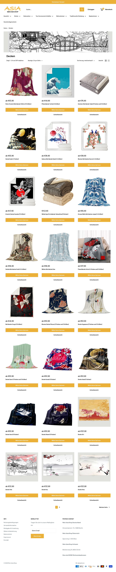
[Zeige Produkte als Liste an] (109, 60)
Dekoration (27, 16)
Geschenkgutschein (10, 22)
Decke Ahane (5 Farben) (49, 434)
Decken (11, 28)
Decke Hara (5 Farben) (12, 434)
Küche (16, 16)
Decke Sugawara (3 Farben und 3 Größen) (90, 324)
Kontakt (6, 540)
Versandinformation (10, 525)
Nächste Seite (103, 507)
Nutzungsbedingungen (11, 522)
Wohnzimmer (60, 16)
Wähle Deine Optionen (21, 110)
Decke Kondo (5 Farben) (49, 379)
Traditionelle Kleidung (77, 16)
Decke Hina (81, 489)
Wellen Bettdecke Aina (48, 269)
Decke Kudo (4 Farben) (12, 159)
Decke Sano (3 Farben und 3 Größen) (16, 379)
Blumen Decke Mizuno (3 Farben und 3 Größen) (55, 324)
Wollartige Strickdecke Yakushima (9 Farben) (55, 214)
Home (5, 28)
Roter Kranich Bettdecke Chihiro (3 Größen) (18, 104)
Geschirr (6, 16)
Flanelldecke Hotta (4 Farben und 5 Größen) (91, 269)
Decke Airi (81, 434)
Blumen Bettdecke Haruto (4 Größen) (89, 159)
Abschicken (37, 536)
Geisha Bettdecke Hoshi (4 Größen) (16, 269)
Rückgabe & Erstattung (11, 528)
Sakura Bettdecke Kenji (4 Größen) (52, 159)
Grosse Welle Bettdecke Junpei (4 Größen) (90, 214)
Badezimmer (93, 16)
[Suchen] (82, 9)
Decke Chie (9, 489)
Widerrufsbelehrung (10, 531)
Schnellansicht (21, 114)
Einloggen (91, 9)
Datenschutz (8, 534)
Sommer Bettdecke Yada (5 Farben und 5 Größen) (92, 104)
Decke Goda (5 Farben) (84, 379)
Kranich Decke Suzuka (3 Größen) (15, 214)
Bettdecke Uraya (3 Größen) (14, 324)
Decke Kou (45, 489)
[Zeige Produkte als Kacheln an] (106, 60)
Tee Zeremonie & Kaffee (43, 16)
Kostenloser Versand (58, 2)
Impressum (7, 537)
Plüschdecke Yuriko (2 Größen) (51, 104)
